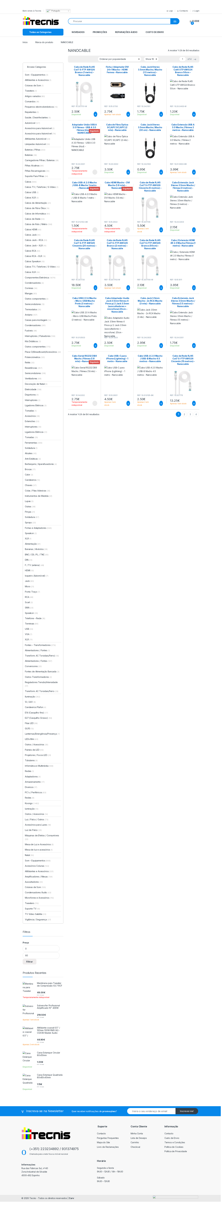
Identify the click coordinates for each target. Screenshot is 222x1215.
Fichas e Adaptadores (38, 528)
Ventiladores (33, 378)
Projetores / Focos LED (38, 755)
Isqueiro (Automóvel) (35, 575)
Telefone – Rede (35, 618)
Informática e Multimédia (39, 766)
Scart (29, 602)
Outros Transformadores (38, 677)
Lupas (29, 501)
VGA (28, 634)
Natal (29, 855)
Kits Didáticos (33, 341)
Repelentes (32, 112)
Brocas (30, 469)
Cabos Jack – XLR (35, 245)
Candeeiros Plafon (35, 707)
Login (196, 11)
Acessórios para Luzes (38, 824)
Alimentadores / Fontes (37, 650)
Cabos (30, 181)
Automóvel (32, 123)
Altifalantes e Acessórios (38, 80)
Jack (29, 581)
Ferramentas (33, 442)
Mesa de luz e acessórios (39, 849)
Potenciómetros (35, 357)
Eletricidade (33, 389)
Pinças (30, 511)
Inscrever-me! (187, 1111)
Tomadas (30, 410)
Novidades (78, 32)
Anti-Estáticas (33, 458)
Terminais (31, 623)
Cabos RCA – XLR (35, 256)
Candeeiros (32, 480)
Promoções (100, 32)
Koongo (32, 803)
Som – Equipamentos (36, 74)
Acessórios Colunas (37, 866)
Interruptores (32, 400)
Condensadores (34, 283)
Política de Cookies (173, 1147)
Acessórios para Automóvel (40, 128)
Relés (29, 362)
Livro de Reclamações (108, 1147)
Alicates (31, 453)
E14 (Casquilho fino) (34, 712)
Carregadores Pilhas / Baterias (42, 160)
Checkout (135, 1147)
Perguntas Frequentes (108, 1138)
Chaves (30, 485)
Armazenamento (35, 782)
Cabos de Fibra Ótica (37, 208)
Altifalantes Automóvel (37, 139)
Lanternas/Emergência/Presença (42, 733)
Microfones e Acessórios (39, 897)
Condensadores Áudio (38, 892)
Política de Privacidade (175, 1151)
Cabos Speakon (35, 261)
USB (29, 629)
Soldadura (31, 448)
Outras (30, 506)
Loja (171, 11)
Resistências (33, 368)
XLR (28, 538)
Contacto (183, 11)
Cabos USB (32, 192)
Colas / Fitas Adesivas (37, 490)
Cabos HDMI (33, 229)
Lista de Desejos (139, 1138)
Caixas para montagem (38, 320)
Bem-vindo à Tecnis (32, 11)
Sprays (30, 522)
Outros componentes (36, 298)
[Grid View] (76, 59)
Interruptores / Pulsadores (40, 336)
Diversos (31, 787)
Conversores (33, 666)
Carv (71, 1198)
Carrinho (135, 1142)
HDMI (29, 570)
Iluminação (32, 696)
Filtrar (29, 961)
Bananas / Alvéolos (36, 549)
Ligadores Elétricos (36, 405)
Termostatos (33, 309)
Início (25, 42)
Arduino (31, 314)
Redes (29, 771)
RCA (29, 597)
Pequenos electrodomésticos (41, 106)
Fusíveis (31, 330)
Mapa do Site (103, 1142)
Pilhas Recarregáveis (37, 171)
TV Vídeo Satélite (35, 914)
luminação (31, 808)
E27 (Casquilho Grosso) (36, 718)
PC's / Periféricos (35, 792)
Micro (29, 586)
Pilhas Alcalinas (34, 165)
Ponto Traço (32, 591)
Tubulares (31, 760)
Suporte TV (32, 908)
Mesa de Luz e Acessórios (39, 844)
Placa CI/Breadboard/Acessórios (43, 352)
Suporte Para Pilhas (36, 176)
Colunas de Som (34, 85)
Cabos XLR (32, 197)
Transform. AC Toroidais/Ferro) (40, 655)
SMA (29, 607)
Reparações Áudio (126, 32)
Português (55, 11)
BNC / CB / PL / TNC (36, 554)
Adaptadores (33, 776)
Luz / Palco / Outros (36, 819)
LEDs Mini (31, 739)
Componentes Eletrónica (40, 277)
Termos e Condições (174, 1142)
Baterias (31, 155)
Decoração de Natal (36, 384)
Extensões (32, 421)
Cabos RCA (32, 250)
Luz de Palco (33, 830)
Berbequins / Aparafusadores (41, 464)
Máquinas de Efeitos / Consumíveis (42, 837)
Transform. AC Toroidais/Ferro (41, 691)
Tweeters (31, 90)
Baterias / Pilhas (35, 149)
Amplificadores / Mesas (39, 876)
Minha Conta (137, 1133)
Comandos (32, 101)
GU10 (29, 728)
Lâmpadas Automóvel (37, 144)
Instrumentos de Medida (38, 496)
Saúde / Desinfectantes (38, 117)
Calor (29, 474)
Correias (31, 288)
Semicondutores (34, 304)
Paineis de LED (34, 749)
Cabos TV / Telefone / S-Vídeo (41, 187)
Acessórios (32, 416)
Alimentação (32, 544)
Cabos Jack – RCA (36, 240)
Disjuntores (32, 394)
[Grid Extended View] (72, 59)
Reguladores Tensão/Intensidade (41, 684)
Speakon (31, 533)
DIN (28, 560)
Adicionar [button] (92, 114)
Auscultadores (34, 882)
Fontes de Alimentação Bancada (42, 671)
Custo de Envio (155, 32)
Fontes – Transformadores (40, 645)
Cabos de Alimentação (38, 203)
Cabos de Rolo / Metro (38, 224)
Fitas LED (31, 723)
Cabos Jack (32, 234)
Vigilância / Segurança (38, 919)
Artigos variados (35, 96)
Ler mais (94, 172)
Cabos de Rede (35, 219)
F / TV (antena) (32, 565)
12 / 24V (30, 702)
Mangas (31, 293)
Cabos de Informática (37, 213)
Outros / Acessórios (36, 744)
